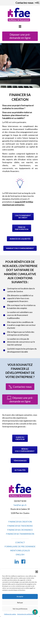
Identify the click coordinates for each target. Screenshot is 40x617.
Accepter (20, 596)
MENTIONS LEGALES (20, 550)
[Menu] (20, 26)
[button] (37, 572)
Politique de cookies (10, 614)
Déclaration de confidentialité (26, 614)
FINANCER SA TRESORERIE (20, 526)
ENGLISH (20, 554)
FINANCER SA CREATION (20, 521)
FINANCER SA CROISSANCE (20, 530)
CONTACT (20, 542)
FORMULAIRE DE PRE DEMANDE (20, 546)
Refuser (20, 603)
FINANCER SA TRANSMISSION (20, 534)
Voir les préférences (20, 609)
